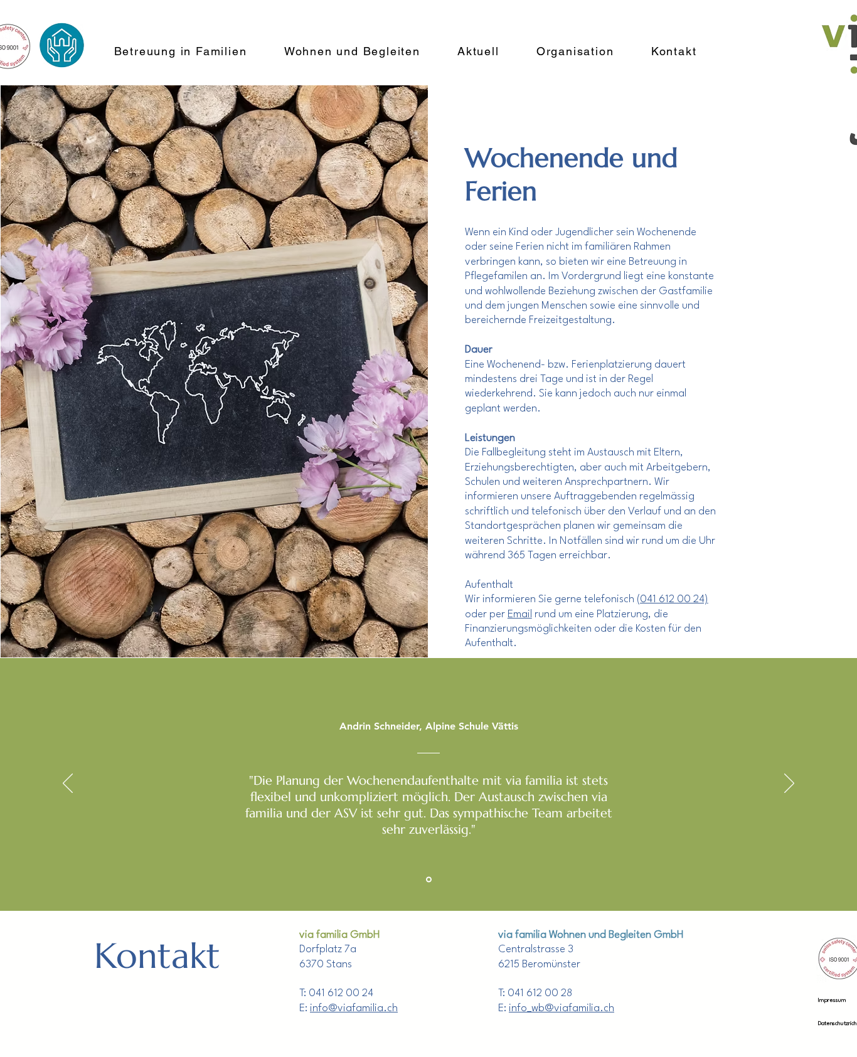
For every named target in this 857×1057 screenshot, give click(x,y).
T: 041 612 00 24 (336, 993)
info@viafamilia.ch (354, 1008)
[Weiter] (789, 784)
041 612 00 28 (540, 993)
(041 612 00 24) (672, 599)
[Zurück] (68, 784)
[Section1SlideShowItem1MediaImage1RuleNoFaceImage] (429, 879)
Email (520, 614)
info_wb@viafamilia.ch (561, 1008)
